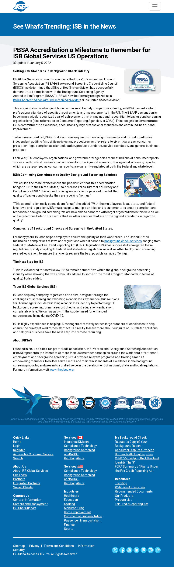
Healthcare (71, 495)
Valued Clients (23, 487)
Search (18, 458)
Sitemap (19, 546)
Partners (19, 479)
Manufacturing (74, 508)
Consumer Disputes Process (134, 450)
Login (16, 445)
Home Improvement (77, 512)
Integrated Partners (26, 483)
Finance (69, 524)
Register (19, 450)
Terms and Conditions (59, 546)
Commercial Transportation (83, 516)
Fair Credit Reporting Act (131, 504)
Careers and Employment (30, 504)
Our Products (124, 495)
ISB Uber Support (24, 508)
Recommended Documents (134, 491)
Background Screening (79, 450)
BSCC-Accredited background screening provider (46, 100)
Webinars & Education (130, 487)
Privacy (34, 546)
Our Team (20, 475)
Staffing (69, 504)
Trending (121, 483)
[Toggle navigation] (155, 6)
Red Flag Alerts (74, 458)
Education (71, 499)
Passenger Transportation (82, 520)
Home (17, 441)
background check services (123, 241)
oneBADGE (71, 454)
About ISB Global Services (30, 470)
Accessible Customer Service (33, 454)
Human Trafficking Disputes (134, 454)
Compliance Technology (80, 445)
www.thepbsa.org (62, 369)
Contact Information (27, 499)
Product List (123, 499)
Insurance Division (76, 441)
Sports (68, 528)
